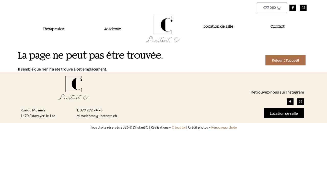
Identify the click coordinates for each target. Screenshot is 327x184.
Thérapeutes (53, 29)
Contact (278, 27)
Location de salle (218, 27)
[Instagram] (303, 8)
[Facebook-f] (292, 8)
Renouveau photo (224, 127)
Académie (112, 29)
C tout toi (178, 127)
